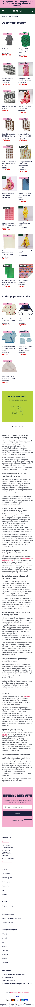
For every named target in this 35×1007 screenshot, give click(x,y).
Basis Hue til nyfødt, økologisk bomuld (9, 377)
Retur (3, 910)
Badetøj (4, 946)
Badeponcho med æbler (25, 252)
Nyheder (4, 959)
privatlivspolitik (28, 819)
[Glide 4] (22, 426)
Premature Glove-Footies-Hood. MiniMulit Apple (25, 349)
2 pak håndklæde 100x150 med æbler (9, 282)
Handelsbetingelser (8, 914)
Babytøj (4, 934)
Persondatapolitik (7, 922)
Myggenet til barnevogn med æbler (24, 51)
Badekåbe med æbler (7, 50)
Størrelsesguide (7, 878)
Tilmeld (17, 814)
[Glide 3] (19, 426)
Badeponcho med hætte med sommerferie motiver (25, 165)
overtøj (4, 735)
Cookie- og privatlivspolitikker (11, 918)
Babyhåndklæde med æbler (24, 107)
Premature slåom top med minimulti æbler (8, 349)
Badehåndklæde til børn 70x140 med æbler (9, 164)
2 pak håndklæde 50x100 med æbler (9, 135)
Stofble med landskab (23, 282)
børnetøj (27, 697)
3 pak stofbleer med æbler (7, 80)
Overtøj (4, 938)
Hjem (3, 16)
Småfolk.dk (13, 992)
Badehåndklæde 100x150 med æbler (9, 224)
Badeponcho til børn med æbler (24, 80)
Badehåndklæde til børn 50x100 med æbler (25, 195)
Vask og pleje (6, 882)
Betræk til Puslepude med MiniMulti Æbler (7, 253)
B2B (3, 890)
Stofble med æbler (9, 106)
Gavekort (5, 963)
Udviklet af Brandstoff (23, 992)
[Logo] (17, 11)
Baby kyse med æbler (24, 320)
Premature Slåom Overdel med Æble (9, 320)
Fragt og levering (7, 906)
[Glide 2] (16, 426)
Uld (3, 942)
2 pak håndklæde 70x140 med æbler (25, 135)
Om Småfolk (6, 874)
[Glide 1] (12, 426)
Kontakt (4, 894)
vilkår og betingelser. (18, 820)
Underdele (5, 954)
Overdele (5, 950)
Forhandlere (6, 886)
